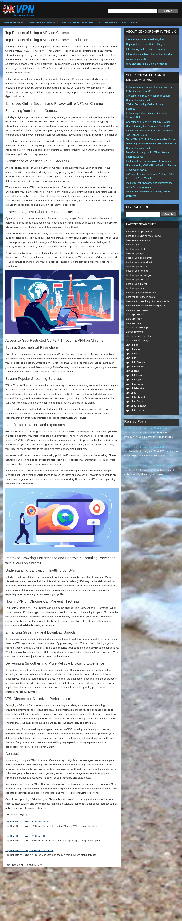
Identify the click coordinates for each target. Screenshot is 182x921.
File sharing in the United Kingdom (145, 49)
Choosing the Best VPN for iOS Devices (148, 121)
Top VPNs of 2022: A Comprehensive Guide (150, 139)
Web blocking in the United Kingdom (146, 63)
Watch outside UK (136, 58)
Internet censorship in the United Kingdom (149, 53)
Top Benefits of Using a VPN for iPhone (27, 821)
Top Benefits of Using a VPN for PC (25, 836)
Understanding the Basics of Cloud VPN (148, 126)
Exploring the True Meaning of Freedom (148, 161)
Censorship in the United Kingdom (145, 39)
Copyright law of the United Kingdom (146, 44)
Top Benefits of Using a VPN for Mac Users (29, 850)
